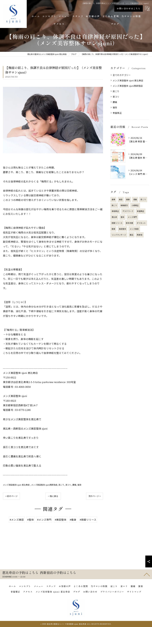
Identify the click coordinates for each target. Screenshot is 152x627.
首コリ (68, 484)
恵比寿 (114, 217)
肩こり (61, 484)
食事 (113, 199)
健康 (128, 199)
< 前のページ (11, 496)
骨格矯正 (115, 211)
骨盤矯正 (117, 112)
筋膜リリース (117, 223)
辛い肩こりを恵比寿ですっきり (21, 437)
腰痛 (74, 484)
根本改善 (129, 223)
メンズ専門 (132, 217)
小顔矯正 (135, 205)
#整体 (30, 519)
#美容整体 (60, 519)
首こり (143, 199)
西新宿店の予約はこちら (58, 572)
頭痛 (135, 199)
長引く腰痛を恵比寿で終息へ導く (22, 456)
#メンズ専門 (44, 519)
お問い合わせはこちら (128, 8)
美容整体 (122, 229)
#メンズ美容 (17, 519)
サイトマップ (134, 591)
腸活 (131, 234)
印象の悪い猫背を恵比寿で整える (22, 465)
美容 (120, 199)
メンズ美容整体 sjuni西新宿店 (44, 484)
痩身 (113, 229)
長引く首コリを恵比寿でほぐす (21, 447)
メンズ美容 (134, 229)
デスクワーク (127, 211)
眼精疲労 (124, 205)
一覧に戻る (53, 496)
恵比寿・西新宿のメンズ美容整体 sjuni (25, 428)
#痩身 (73, 519)
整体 (122, 217)
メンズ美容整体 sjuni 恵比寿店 (16, 484)
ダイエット (141, 223)
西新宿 (139, 234)
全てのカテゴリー (122, 74)
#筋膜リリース (88, 519)
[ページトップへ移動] (147, 574)
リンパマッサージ (119, 234)
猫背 (79, 484)
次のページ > (94, 496)
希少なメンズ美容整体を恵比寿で (22, 419)
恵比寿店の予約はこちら (20, 572)
